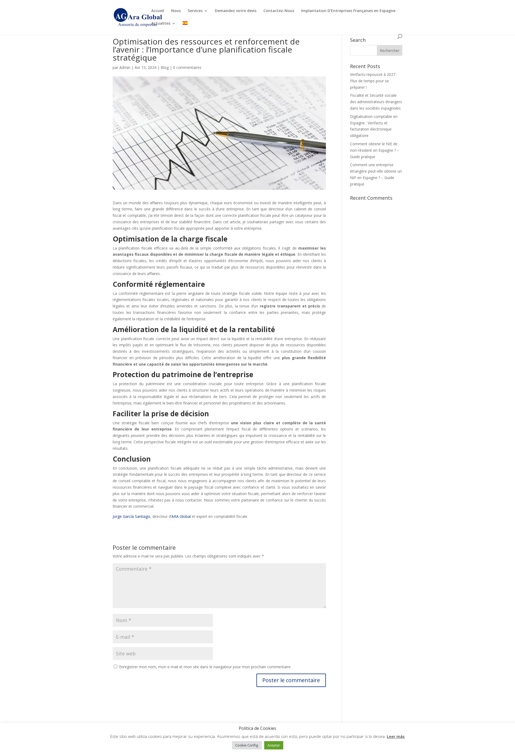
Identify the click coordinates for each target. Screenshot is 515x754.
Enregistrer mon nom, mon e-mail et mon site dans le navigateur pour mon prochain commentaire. (205, 666)
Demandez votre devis (235, 11)
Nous (176, 11)
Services (195, 11)
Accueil (157, 11)
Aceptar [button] (273, 745)
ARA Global (181, 516)
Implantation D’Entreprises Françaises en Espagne (348, 11)
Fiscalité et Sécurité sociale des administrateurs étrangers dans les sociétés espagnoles (376, 102)
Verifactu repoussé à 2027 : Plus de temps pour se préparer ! (373, 81)
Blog (165, 67)
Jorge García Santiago (131, 516)
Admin (124, 67)
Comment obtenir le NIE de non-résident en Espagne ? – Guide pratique (374, 150)
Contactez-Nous (278, 11)
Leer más (396, 736)
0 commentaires (187, 67)
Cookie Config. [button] (247, 745)
